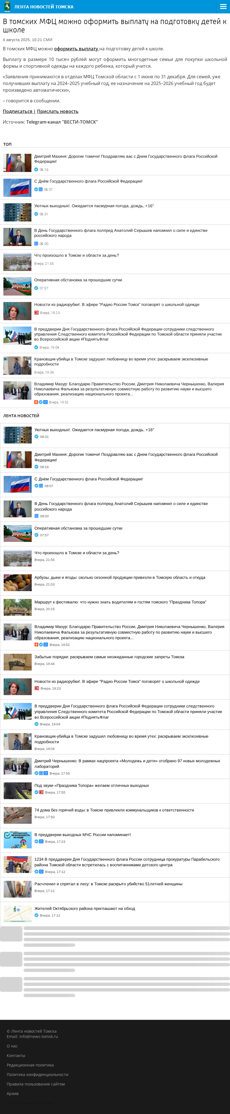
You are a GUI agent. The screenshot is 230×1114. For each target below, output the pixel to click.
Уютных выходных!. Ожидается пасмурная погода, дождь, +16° (94, 206)
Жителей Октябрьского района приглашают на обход (84, 908)
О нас (12, 1046)
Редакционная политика (30, 1065)
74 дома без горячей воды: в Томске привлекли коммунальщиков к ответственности (114, 810)
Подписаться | (19, 111)
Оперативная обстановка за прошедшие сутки (78, 280)
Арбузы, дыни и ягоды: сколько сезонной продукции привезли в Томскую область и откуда (119, 577)
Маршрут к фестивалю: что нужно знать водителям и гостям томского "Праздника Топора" (120, 602)
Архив (13, 1093)
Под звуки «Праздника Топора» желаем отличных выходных (91, 785)
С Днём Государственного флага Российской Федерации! (88, 181)
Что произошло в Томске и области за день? (76, 255)
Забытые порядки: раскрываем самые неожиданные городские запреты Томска (109, 657)
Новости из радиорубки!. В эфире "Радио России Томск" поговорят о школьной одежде (116, 304)
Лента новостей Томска (29, 1103)
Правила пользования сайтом (36, 1084)
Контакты (16, 1055)
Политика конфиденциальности (37, 1074)
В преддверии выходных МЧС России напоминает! (82, 834)
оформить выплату (76, 49)
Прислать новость (58, 111)
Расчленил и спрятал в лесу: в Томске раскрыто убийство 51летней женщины (108, 884)
